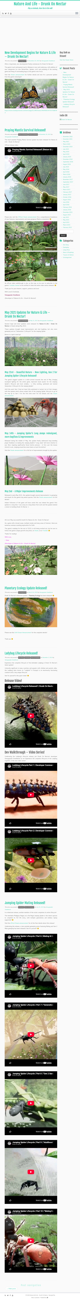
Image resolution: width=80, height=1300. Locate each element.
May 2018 (66, 169)
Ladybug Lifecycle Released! (21, 653)
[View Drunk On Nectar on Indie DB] (66, 119)
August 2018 (67, 164)
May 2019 (66, 152)
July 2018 (66, 167)
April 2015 (66, 222)
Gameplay (27, 657)
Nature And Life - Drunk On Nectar (40, 4)
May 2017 (66, 187)
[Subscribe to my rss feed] (3, 13)
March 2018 (66, 174)
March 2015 (66, 225)
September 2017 (68, 182)
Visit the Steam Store (66, 60)
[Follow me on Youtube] (11, 13)
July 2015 (66, 217)
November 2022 (67, 136)
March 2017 (66, 189)
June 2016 (66, 202)
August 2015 (67, 215)
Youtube (45, 531)
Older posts (11, 1289)
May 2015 (66, 220)
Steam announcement (17, 75)
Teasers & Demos (33, 134)
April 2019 (66, 154)
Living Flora (66, 250)
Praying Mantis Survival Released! (25, 130)
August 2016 (67, 199)
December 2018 (67, 159)
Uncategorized (22, 61)
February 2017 (67, 192)
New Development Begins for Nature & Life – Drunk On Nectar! (68, 77)
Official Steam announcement (27, 217)
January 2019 (67, 157)
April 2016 (66, 205)
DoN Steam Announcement (23, 632)
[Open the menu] (76, 13)
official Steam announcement (19, 923)
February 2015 (67, 227)
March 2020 (66, 144)
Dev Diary (21, 657)
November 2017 (67, 179)
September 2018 (68, 162)
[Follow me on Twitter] (6, 13)
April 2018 (66, 172)
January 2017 (67, 194)
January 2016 (67, 210)
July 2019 (66, 149)
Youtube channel (14, 285)
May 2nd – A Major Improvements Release (24, 491)
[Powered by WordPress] (47, 1297)
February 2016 (67, 207)
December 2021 (67, 139)
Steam (36, 531)
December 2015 (67, 212)
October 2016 (67, 197)
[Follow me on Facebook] (9, 13)
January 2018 (67, 177)
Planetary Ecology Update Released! (26, 588)
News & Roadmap (23, 134)
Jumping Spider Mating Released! (25, 903)
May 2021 (66, 141)
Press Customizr (35, 1297)
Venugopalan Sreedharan (48, 61)
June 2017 (66, 184)
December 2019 (67, 146)
